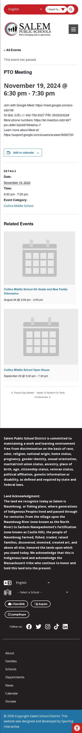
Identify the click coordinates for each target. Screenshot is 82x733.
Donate (10, 701)
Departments (14, 677)
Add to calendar (23, 152)
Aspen (42, 604)
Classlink (18, 604)
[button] (77, 728)
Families (11, 661)
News (9, 685)
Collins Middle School (19, 206)
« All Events (12, 50)
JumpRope (18, 614)
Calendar (11, 693)
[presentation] (39, 258)
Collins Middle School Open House (27, 370)
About (9, 653)
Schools (10, 669)
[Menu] (73, 29)
